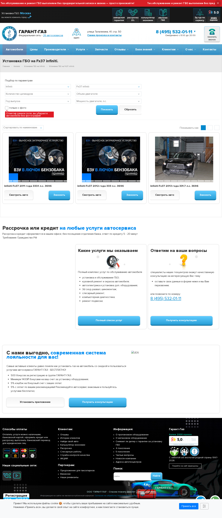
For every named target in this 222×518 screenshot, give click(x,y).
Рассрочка (66, 448)
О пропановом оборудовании (132, 434)
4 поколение (123, 448)
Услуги (81, 49)
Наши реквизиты (69, 477)
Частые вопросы (125, 455)
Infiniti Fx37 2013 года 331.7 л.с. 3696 (174, 186)
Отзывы (120, 49)
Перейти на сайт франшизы (185, 466)
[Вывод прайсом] (217, 127)
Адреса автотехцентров (128, 461)
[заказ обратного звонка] (212, 33)
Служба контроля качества (75, 455)
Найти (156, 475)
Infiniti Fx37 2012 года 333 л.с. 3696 (100, 186)
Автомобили (14, 49)
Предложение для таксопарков (77, 470)
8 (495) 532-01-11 (174, 32)
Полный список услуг (109, 320)
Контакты (209, 49)
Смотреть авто (18, 195)
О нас (189, 49)
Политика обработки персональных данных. (161, 495)
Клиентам (169, 49)
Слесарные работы (70, 451)
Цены (34, 49)
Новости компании (126, 458)
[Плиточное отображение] (203, 127)
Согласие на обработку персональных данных (116, 495)
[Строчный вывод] (210, 127)
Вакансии (65, 474)
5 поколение (123, 451)
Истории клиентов (70, 438)
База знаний (144, 49)
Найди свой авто (69, 441)
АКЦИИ (64, 458)
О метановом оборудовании (131, 438)
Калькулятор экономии (72, 444)
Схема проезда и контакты (104, 35)
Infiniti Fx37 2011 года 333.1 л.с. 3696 (28, 186)
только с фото (17, 107)
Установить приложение (35, 402)
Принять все (189, 506)
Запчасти (101, 49)
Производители (55, 49)
